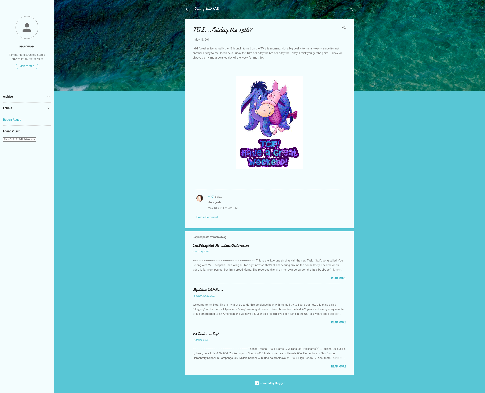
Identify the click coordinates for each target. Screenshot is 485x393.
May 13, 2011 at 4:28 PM (223, 208)
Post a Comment (207, 217)
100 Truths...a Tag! (206, 334)
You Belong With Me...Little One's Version (221, 245)
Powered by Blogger (272, 383)
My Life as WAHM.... (208, 289)
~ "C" (211, 196)
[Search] (351, 10)
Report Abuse (12, 119)
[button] (344, 28)
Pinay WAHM (206, 9)
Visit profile (27, 66)
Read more (338, 278)
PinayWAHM (27, 46)
